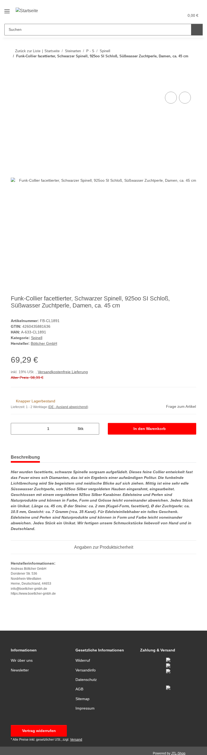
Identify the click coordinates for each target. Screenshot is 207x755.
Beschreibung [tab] (25, 457)
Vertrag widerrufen (39, 730)
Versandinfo (85, 670)
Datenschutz (86, 679)
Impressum (85, 708)
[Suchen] (197, 29)
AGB (79, 689)
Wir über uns (22, 660)
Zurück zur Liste (27, 51)
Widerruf (82, 660)
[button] (159, 15)
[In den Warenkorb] (15, 84)
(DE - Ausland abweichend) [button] (68, 407)
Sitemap (82, 699)
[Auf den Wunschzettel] (185, 98)
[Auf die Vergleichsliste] (171, 98)
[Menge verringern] (17, 428)
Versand (76, 739)
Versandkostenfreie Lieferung (63, 372)
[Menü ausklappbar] (7, 9)
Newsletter (20, 670)
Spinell (36, 338)
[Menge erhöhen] (93, 428)
